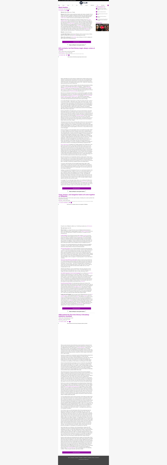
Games (86, 5)
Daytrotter (71, 0)
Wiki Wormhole (65, 202)
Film (76, 5)
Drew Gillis (60, 319)
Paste (59, 0)
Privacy (93, 457)
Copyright (89, 457)
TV (72, 5)
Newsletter (102, 5)
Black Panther (74, 37)
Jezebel (65, 0)
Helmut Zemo (86, 28)
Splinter (68, 0)
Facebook (85, 457)
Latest (63, 5)
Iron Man (81, 26)
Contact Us (97, 457)
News (68, 5)
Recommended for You (100, 6)
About (69, 457)
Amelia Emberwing (62, 52)
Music (81, 5)
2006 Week (64, 321)
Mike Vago (60, 200)
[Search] (59, 5)
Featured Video (99, 22)
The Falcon (79, 25)
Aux (97, 5)
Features (61, 10)
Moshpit (74, 0)
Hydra (75, 35)
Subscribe (92, 5)
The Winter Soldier (71, 23)
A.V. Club (62, 0)
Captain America (63, 17)
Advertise (76, 457)
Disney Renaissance (81, 347)
